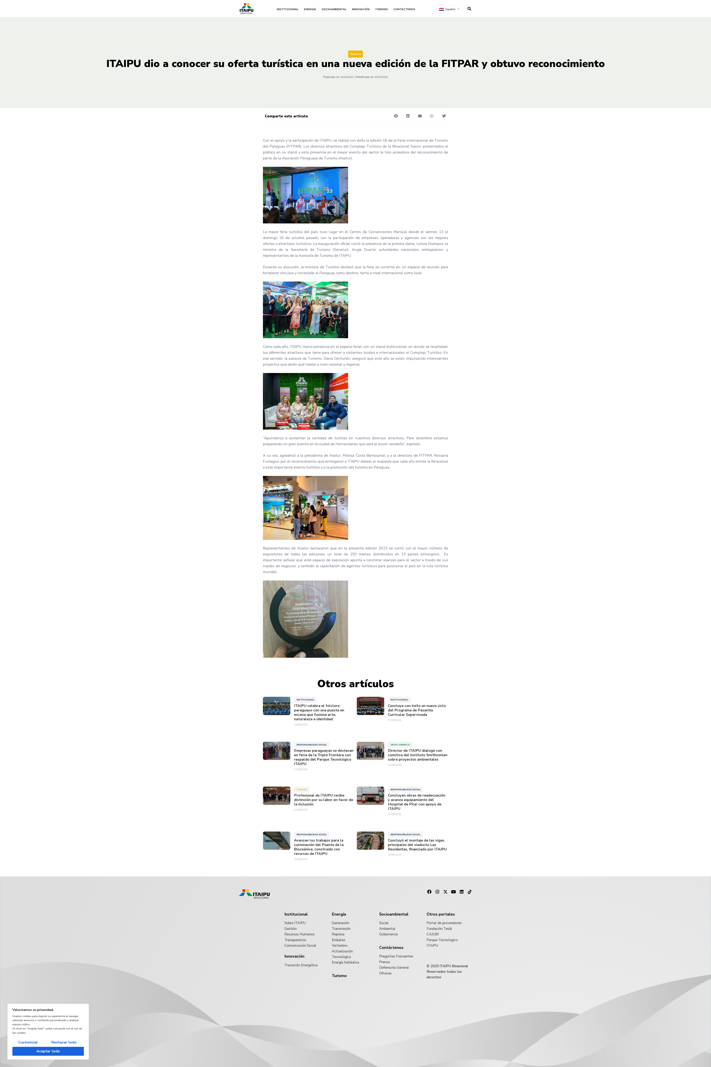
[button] (396, 116)
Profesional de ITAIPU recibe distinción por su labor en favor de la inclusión (323, 800)
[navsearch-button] (469, 8)
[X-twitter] (445, 891)
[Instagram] (437, 891)
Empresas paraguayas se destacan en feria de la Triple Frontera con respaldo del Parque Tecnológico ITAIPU (323, 757)
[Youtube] (453, 891)
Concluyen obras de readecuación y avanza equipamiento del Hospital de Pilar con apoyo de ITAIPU (416, 802)
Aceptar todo (48, 1051)
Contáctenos (404, 9)
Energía (310, 9)
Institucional (287, 9)
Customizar (28, 1042)
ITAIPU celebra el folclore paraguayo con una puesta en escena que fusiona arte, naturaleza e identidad (319, 712)
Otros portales (441, 914)
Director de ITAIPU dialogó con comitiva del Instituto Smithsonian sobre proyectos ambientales (417, 755)
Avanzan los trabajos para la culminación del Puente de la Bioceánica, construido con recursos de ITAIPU (319, 847)
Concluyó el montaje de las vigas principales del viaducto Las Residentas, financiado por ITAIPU (417, 845)
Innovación (361, 9)
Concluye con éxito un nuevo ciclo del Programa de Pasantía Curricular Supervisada (417, 710)
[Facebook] (429, 891)
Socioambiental (334, 9)
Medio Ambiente (400, 744)
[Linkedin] (461, 891)
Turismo (381, 9)
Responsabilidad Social (312, 744)
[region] (48, 1032)
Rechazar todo (63, 1042)
